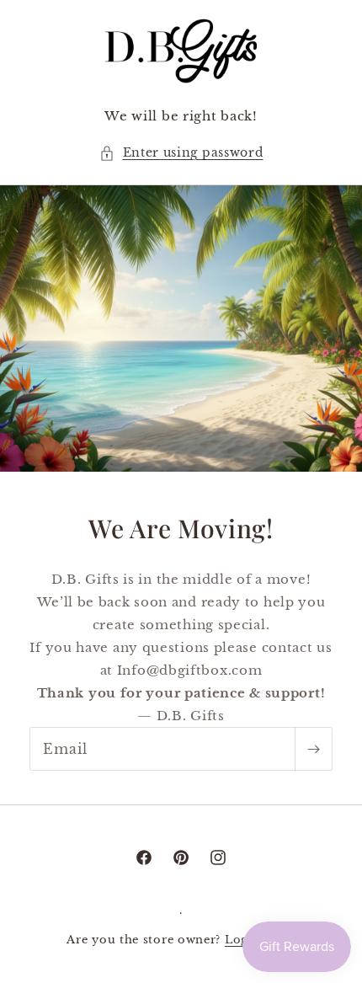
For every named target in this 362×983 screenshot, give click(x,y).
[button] (181, 152)
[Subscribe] (313, 749)
